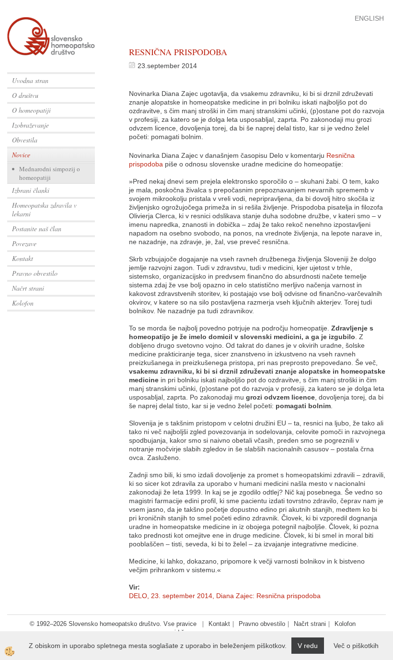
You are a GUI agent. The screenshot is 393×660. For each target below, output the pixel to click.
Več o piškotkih (356, 645)
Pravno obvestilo (35, 273)
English (369, 18)
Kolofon (23, 302)
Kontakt (22, 258)
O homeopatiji (31, 110)
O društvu (25, 95)
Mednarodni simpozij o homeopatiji (49, 173)
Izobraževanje (30, 125)
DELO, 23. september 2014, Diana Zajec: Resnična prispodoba (225, 596)
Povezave (24, 243)
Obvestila (24, 139)
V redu (308, 645)
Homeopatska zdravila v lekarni (44, 209)
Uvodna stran (30, 80)
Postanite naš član (36, 228)
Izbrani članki (30, 190)
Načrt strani (28, 288)
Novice (21, 154)
